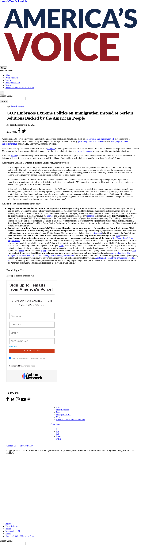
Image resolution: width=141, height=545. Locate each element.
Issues (8, 80)
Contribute (55, 424)
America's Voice (13, 1)
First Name (16, 314)
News (8, 85)
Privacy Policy (26, 446)
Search (4, 101)
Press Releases (12, 78)
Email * (14, 331)
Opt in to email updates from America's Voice (28, 358)
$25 (57, 434)
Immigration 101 (13, 82)
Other (58, 439)
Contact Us (11, 446)
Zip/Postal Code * (19, 340)
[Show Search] (2, 93)
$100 (58, 436)
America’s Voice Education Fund (20, 87)
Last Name (15, 323)
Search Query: (6, 96)
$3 (57, 429)
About (8, 75)
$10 (57, 431)
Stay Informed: (6, 70)
